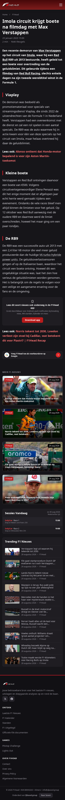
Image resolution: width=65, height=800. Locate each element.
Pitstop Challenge (11, 745)
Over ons (6, 768)
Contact (6, 764)
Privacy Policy (9, 773)
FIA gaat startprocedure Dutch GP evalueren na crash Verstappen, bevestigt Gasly (29, 465)
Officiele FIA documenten (15, 732)
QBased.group (31, 795)
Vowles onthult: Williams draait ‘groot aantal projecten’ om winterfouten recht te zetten (37, 634)
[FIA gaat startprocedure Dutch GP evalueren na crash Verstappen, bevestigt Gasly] (32, 456)
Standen (6, 722)
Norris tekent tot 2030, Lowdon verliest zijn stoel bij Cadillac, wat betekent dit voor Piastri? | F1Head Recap (31, 335)
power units (10, 259)
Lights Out (7, 750)
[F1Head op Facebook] (12, 699)
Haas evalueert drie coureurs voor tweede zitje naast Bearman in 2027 (29, 498)
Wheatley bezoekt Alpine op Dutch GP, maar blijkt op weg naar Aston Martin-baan (38, 646)
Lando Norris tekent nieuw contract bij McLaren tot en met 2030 (37, 574)
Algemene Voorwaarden (14, 778)
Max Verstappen (50, 50)
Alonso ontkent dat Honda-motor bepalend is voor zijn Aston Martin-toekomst (31, 156)
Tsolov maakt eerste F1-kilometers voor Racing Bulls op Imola (38, 659)
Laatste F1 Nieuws (11, 713)
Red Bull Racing (29, 73)
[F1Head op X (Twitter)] (5, 699)
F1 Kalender (8, 718)
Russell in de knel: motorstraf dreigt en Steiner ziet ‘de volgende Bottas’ (36, 610)
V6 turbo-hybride (50, 255)
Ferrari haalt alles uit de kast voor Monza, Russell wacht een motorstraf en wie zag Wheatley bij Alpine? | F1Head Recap (38, 622)
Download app (32, 320)
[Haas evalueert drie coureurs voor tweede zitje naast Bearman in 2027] (32, 489)
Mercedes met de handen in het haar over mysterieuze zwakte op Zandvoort (38, 598)
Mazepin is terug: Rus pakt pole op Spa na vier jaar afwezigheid (37, 586)
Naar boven (46, 795)
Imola (31, 55)
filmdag (7, 73)
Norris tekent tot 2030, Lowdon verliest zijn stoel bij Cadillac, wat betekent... (32, 433)
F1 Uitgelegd (8, 727)
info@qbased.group (50, 790)
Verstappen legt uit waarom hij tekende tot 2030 (37, 550)
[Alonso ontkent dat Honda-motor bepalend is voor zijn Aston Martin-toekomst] (32, 390)
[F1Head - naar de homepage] (10, 4)
